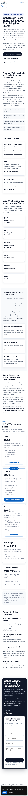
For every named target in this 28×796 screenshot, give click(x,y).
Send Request (14, 760)
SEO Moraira (7, 247)
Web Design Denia (9, 233)
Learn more (10, 792)
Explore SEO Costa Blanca (11, 171)
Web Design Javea (9, 220)
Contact (4, 6)
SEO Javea (7, 222)
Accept (4, 792)
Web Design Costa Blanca (11, 58)
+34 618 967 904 (8, 714)
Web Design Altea (9, 279)
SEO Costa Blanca (9, 63)
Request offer (14, 534)
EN (21, 2)
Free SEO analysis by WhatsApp (14, 499)
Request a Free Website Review (12, 54)
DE (23, 2)
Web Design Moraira (9, 245)
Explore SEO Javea (9, 189)
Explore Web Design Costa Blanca (13, 154)
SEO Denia (7, 234)
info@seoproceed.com (10, 712)
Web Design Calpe (9, 257)
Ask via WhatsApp (14, 462)
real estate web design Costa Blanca (14, 410)
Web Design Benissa (9, 268)
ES (26, 2)
